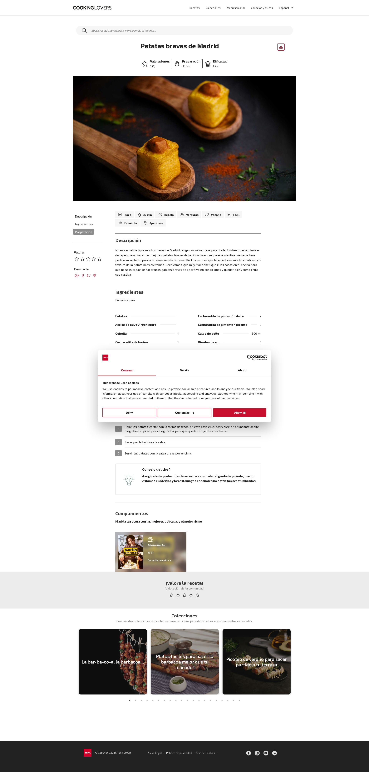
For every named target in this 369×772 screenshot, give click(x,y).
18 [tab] (228, 700)
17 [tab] (222, 700)
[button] (291, 7)
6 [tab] (158, 700)
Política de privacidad (179, 752)
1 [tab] (130, 700)
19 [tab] (233, 700)
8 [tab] (170, 700)
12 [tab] (193, 700)
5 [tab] (153, 700)
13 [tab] (199, 700)
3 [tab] (141, 700)
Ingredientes (84, 224)
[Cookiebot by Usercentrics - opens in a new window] (250, 357)
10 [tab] (182, 700)
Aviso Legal (155, 752)
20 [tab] (239, 700)
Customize (182, 412)
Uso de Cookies (205, 752)
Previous (74, 662)
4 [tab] (147, 700)
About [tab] (242, 370)
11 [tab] (187, 700)
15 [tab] (210, 700)
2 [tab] (135, 700)
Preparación (83, 232)
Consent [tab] (127, 370)
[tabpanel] (113, 661)
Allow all (240, 412)
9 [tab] (176, 700)
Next (295, 662)
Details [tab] (184, 370)
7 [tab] (164, 700)
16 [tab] (216, 700)
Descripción (83, 216)
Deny (129, 412)
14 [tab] (205, 700)
